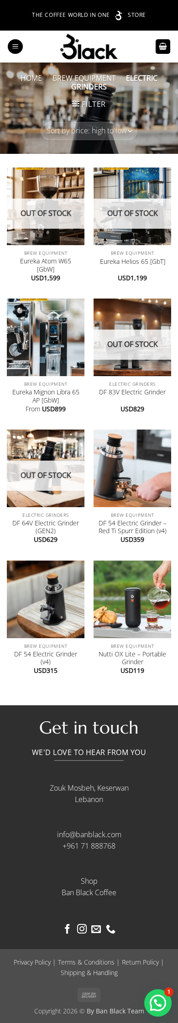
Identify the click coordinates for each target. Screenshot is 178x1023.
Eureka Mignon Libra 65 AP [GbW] (45, 396)
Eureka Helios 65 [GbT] (132, 261)
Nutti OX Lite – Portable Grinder (132, 658)
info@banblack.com (89, 834)
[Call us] (110, 929)
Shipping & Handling (89, 972)
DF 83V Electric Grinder (132, 392)
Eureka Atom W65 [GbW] (45, 265)
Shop (89, 881)
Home (31, 78)
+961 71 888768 (89, 846)
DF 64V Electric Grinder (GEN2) (45, 527)
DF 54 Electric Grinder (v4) (45, 658)
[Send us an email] (96, 929)
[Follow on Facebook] (67, 929)
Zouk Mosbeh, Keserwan (89, 788)
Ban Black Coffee (89, 892)
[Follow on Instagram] (82, 929)
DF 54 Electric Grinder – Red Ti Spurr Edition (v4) (133, 527)
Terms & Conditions (86, 962)
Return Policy (140, 962)
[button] (15, 46)
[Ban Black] (89, 46)
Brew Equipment (84, 78)
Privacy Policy (32, 962)
